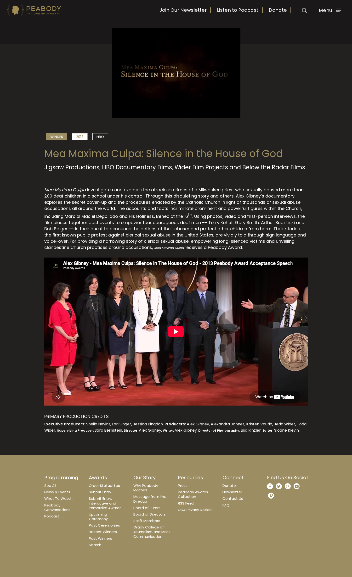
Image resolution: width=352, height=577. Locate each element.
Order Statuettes (104, 485)
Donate (278, 10)
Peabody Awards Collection (193, 494)
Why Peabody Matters (145, 488)
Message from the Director (149, 499)
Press (182, 485)
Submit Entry (100, 492)
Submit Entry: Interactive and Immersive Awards (105, 503)
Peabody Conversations (57, 507)
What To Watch (58, 498)
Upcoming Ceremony (98, 516)
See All (50, 485)
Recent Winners (103, 531)
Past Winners (100, 538)
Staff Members (146, 520)
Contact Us (232, 498)
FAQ (225, 505)
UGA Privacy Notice (195, 509)
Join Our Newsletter (183, 10)
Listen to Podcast (237, 10)
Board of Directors (149, 514)
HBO (100, 136)
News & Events (57, 492)
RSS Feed (186, 503)
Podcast (51, 516)
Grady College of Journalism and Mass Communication (151, 532)
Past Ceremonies (104, 525)
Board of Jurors (146, 507)
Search (95, 544)
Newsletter (232, 492)
